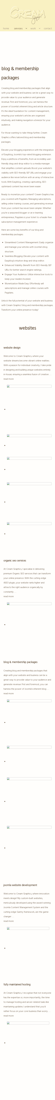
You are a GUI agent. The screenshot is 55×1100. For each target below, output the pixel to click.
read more (9, 379)
